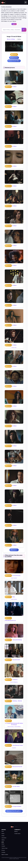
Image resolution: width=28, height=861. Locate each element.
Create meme (17, 833)
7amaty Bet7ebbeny (17, 639)
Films (3, 831)
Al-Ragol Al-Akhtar (16, 806)
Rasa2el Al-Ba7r (16, 659)
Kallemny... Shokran (17, 700)
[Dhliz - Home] (3, 2)
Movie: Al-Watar (11, 39)
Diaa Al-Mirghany (14, 682)
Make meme (8, 86)
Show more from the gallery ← (14, 811)
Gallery (3, 839)
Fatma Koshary (10, 726)
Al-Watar (14, 86)
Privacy (3, 850)
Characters (4, 837)
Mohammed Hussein (17, 766)
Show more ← (14, 549)
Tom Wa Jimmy (16, 786)
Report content (5, 854)
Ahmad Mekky (18, 726)
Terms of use (4, 848)
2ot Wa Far (15, 679)
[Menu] (25, 2)
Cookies (3, 852)
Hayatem (14, 747)
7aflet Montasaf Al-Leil (10, 620)
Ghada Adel (14, 347)
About (3, 844)
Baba (13, 596)
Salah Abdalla (14, 599)
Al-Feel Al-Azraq (16, 575)
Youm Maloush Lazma (17, 745)
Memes (16, 831)
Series (3, 833)
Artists (3, 835)
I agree (14, 24)
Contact (3, 846)
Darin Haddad (14, 578)
